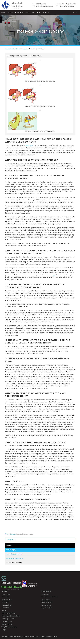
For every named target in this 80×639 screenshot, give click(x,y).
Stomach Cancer (6, 621)
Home (3, 12)
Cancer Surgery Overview (14, 554)
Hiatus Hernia (45, 599)
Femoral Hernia (6, 599)
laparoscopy (51, 275)
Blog (38, 12)
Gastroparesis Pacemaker (49, 597)
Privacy (42, 636)
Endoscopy (4, 597)
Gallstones (4, 602)
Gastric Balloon (6, 605)
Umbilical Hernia (6, 624)
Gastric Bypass (46, 591)
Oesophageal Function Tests (10, 616)
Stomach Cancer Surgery (14, 562)
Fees (33, 12)
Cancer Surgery (11, 550)
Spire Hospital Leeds (67, 6)
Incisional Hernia (46, 602)
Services (17, 12)
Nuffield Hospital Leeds (68, 4)
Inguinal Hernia (46, 605)
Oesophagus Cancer (7, 619)
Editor (36, 636)
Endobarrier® (5, 594)
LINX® (3, 610)
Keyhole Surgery (46, 608)
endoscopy (29, 145)
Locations (25, 12)
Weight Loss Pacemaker (9, 627)
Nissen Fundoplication (8, 613)
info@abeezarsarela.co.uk (44, 6)
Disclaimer (48, 636)
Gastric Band (5, 608)
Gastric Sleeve (45, 594)
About (10, 12)
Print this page (11, 534)
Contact (46, 12)
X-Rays (3, 630)
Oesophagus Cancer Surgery (15, 558)
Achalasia (4, 591)
